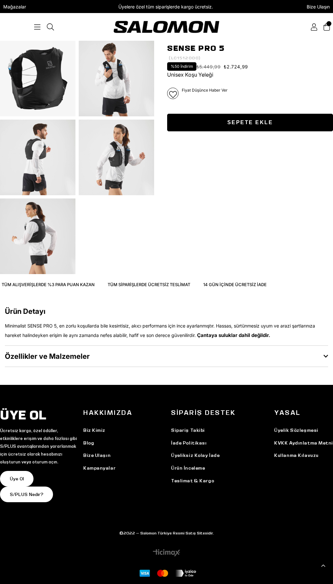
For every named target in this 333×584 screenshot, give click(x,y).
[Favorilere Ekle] (173, 93)
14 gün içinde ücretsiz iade (235, 284)
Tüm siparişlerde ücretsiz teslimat (149, 284)
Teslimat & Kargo (192, 480)
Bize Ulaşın (318, 6)
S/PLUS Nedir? (26, 494)
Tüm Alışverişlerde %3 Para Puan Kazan (48, 284)
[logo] (166, 26)
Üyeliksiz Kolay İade (195, 455)
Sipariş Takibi (188, 430)
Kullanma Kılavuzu (296, 455)
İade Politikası (188, 443)
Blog (88, 443)
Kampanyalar (99, 468)
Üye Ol (17, 478)
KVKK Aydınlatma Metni (303, 443)
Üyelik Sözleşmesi (296, 430)
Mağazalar (14, 6)
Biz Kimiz (94, 430)
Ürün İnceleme (188, 468)
